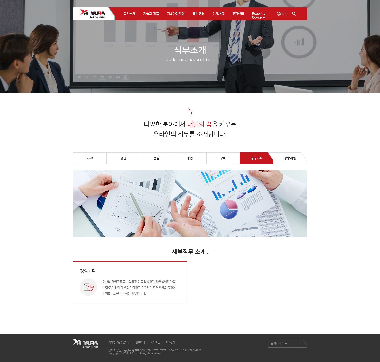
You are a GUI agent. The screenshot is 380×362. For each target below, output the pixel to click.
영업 (190, 158)
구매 (223, 158)
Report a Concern (258, 15)
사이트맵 (155, 342)
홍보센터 (198, 14)
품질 (157, 158)
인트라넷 (140, 342)
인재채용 (218, 14)
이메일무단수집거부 (119, 342)
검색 (294, 14)
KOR (285, 14)
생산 (123, 158)
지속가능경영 (176, 14)
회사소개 (129, 14)
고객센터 (238, 14)
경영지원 (290, 158)
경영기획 (256, 158)
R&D (89, 158)
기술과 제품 (151, 14)
